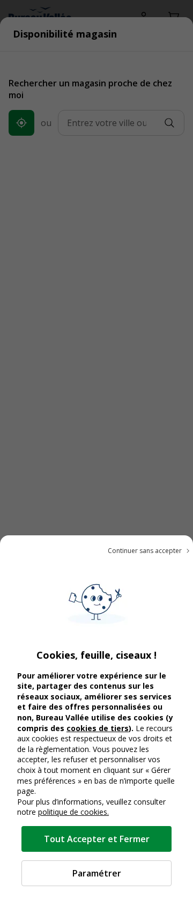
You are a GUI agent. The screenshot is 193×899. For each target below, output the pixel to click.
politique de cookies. (73, 812)
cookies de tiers (97, 728)
